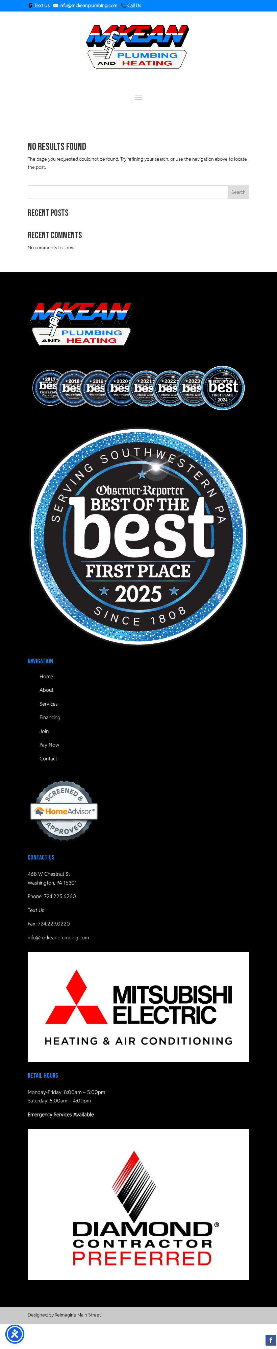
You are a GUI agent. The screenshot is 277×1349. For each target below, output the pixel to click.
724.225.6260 (60, 896)
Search (238, 192)
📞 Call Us (131, 5)
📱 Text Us (39, 5)
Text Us (36, 910)
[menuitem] (138, 677)
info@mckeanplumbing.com (58, 937)
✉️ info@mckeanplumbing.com (85, 5)
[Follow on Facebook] (271, 1340)
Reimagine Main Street (78, 1315)
